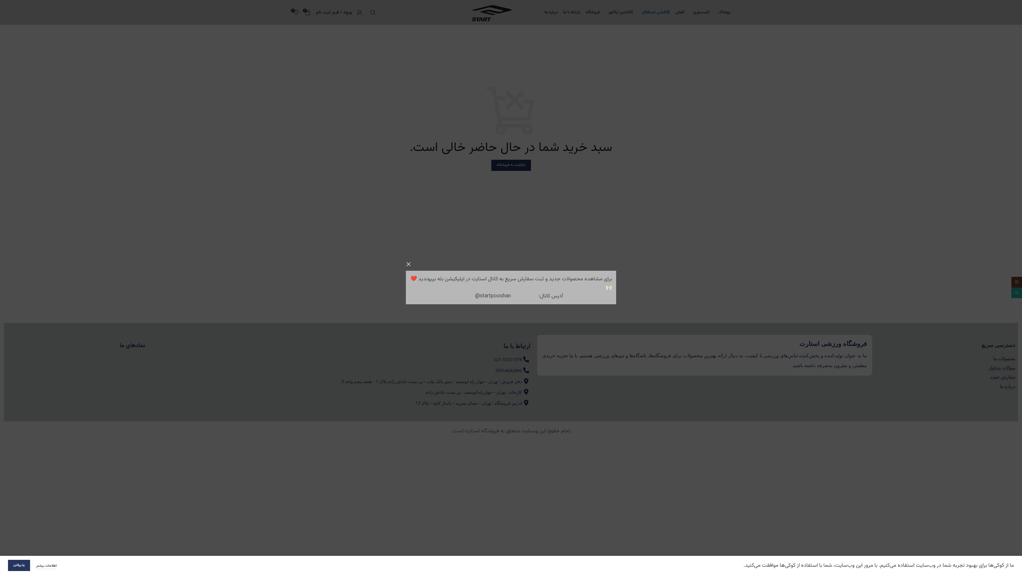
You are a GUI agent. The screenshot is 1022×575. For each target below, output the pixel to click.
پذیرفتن (19, 565)
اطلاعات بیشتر (46, 566)
